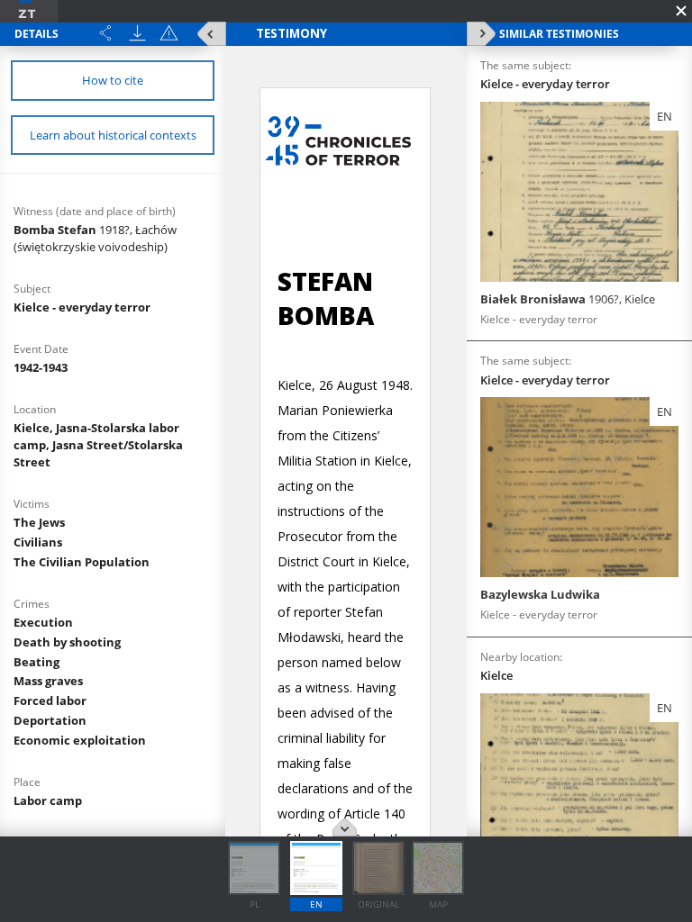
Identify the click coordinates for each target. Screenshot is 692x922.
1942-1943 (41, 367)
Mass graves (48, 681)
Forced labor (50, 700)
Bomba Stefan (95, 238)
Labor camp (48, 800)
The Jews (39, 522)
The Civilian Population (82, 562)
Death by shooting (67, 642)
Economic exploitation (80, 740)
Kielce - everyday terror (82, 307)
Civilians (38, 542)
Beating (36, 662)
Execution (43, 622)
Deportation (50, 720)
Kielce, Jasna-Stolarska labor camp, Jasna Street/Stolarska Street (98, 445)
